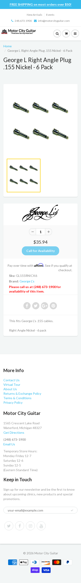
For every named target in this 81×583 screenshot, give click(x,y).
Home (7, 46)
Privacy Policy (12, 402)
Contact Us (11, 380)
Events (50, 14)
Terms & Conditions (17, 398)
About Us (10, 389)
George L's (27, 281)
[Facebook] (19, 525)
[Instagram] (30, 525)
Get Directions (13, 432)
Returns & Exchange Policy (22, 393)
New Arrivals (34, 14)
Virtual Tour (11, 384)
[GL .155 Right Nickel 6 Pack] (40, 122)
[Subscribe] (72, 510)
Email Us (9, 444)
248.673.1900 (23, 20)
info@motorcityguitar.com (54, 20)
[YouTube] (41, 525)
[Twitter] (8, 525)
